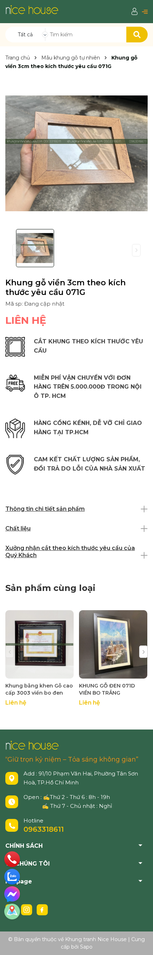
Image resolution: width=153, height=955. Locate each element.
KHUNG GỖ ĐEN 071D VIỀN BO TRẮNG (107, 689)
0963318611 (43, 829)
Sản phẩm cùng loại (50, 588)
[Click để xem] (76, 153)
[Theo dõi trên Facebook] (42, 909)
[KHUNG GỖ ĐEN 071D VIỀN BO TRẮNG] (113, 644)
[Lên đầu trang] (140, 942)
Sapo (86, 947)
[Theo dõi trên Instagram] (27, 909)
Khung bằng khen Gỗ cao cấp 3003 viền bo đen (39, 689)
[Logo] (31, 9)
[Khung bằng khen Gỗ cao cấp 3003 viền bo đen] (39, 644)
